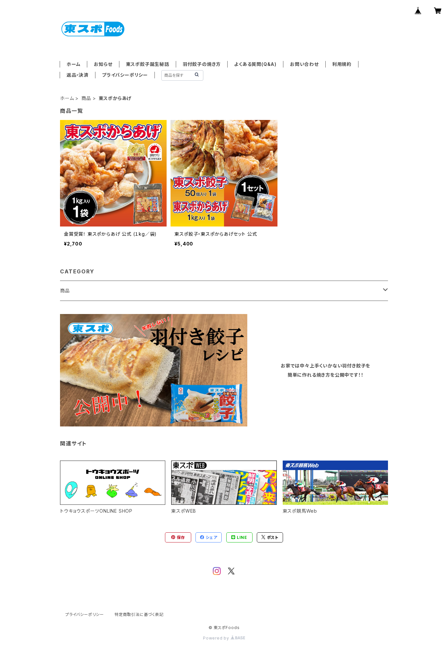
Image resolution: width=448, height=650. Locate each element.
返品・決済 (78, 75)
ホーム (73, 64)
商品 (86, 98)
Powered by (217, 638)
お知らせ (103, 64)
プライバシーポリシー (125, 75)
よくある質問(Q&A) (255, 64)
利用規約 (342, 64)
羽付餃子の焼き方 (202, 64)
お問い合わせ (304, 64)
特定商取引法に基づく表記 (139, 614)
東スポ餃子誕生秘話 (147, 64)
